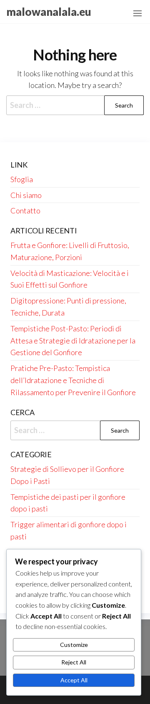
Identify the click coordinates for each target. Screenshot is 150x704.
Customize (74, 644)
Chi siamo (26, 195)
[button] (137, 13)
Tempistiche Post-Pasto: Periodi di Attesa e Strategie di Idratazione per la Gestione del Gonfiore (72, 340)
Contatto (25, 210)
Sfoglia (21, 179)
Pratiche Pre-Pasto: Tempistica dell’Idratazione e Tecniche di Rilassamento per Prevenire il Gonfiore (73, 380)
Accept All (74, 680)
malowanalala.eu (48, 11)
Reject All (73, 662)
